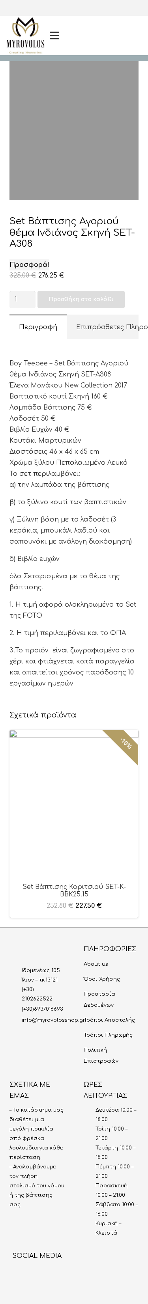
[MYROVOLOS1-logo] (25, 35)
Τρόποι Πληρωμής (108, 1035)
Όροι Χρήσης (102, 979)
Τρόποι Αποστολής (109, 1020)
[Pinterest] (109, 48)
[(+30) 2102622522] (15, 994)
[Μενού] (67, 35)
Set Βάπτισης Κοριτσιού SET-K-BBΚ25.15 (74, 890)
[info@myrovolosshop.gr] (15, 1020)
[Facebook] (109, 23)
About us (96, 964)
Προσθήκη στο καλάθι (81, 299)
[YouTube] (109, 35)
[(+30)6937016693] (15, 1009)
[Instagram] (109, 10)
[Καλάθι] (133, 35)
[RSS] (80, 1273)
